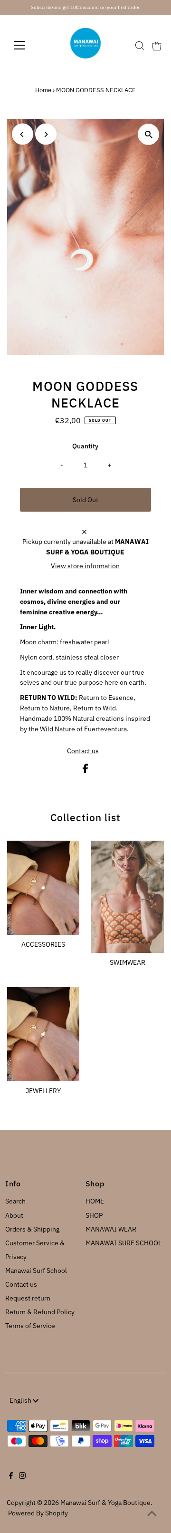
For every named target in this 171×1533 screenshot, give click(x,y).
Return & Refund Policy (40, 1312)
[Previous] (22, 134)
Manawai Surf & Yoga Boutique (105, 1502)
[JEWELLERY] (43, 1032)
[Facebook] (11, 1476)
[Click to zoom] (148, 134)
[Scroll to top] (152, 1513)
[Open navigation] (25, 45)
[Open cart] (157, 45)
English (21, 1400)
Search (15, 1201)
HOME (95, 1201)
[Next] (46, 134)
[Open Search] (140, 45)
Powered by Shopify (38, 1513)
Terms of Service (30, 1325)
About (14, 1215)
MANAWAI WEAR (111, 1229)
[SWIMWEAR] (127, 895)
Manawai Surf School (36, 1270)
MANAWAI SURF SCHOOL (124, 1243)
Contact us (83, 751)
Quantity (85, 446)
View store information (85, 566)
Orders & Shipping (32, 1229)
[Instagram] (22, 1476)
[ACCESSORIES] (43, 886)
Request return (27, 1298)
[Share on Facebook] (85, 770)
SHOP (94, 1215)
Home (43, 90)
